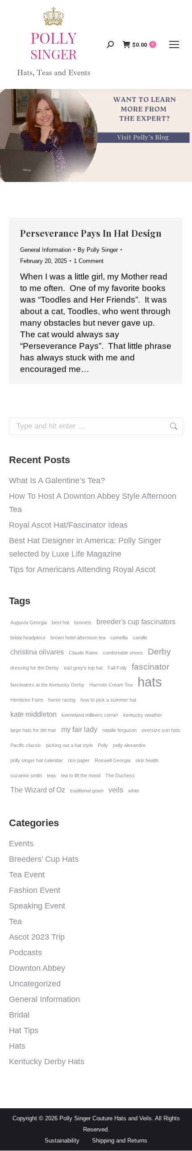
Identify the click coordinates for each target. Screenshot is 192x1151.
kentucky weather (142, 715)
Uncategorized (35, 983)
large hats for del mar (33, 730)
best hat (60, 622)
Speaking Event (37, 905)
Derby (159, 651)
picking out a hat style (69, 745)
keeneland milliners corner (90, 715)
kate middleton (33, 714)
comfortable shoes (123, 652)
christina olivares (37, 652)
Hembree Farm (26, 700)
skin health (147, 760)
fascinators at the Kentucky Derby (47, 684)
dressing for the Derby (34, 667)
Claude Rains (83, 652)
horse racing (61, 700)
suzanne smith (26, 775)
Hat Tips (23, 1030)
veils (116, 790)
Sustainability (62, 1140)
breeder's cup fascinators (135, 622)
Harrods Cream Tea (111, 684)
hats (150, 682)
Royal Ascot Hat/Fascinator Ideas (68, 525)
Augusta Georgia (28, 622)
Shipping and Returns (119, 1140)
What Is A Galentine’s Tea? (57, 480)
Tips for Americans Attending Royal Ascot (82, 569)
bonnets (83, 622)
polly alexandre (129, 745)
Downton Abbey (37, 968)
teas (51, 775)
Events (21, 843)
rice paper (79, 760)
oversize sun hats (161, 730)
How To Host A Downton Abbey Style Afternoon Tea (92, 503)
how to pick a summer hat (108, 700)
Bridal (19, 1014)
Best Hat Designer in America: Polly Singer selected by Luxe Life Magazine (85, 547)
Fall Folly (117, 667)
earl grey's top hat (83, 667)
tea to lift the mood (80, 775)
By (98, 249)
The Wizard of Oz (37, 790)
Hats (17, 1046)
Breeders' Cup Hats (44, 859)
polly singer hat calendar (36, 760)
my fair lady (79, 729)
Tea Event (27, 874)
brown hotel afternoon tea (77, 637)
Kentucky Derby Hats (46, 1061)
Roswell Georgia (112, 760)
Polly (103, 745)
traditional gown (87, 790)
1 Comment (89, 261)
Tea (15, 921)
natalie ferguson (119, 730)
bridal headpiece (28, 637)
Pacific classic (25, 745)
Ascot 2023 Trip (37, 937)
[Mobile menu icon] (174, 44)
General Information (45, 249)
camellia (119, 637)
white (133, 790)
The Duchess (120, 775)
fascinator (150, 666)
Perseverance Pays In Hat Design (91, 233)
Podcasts (25, 952)
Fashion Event (34, 890)
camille (140, 637)
